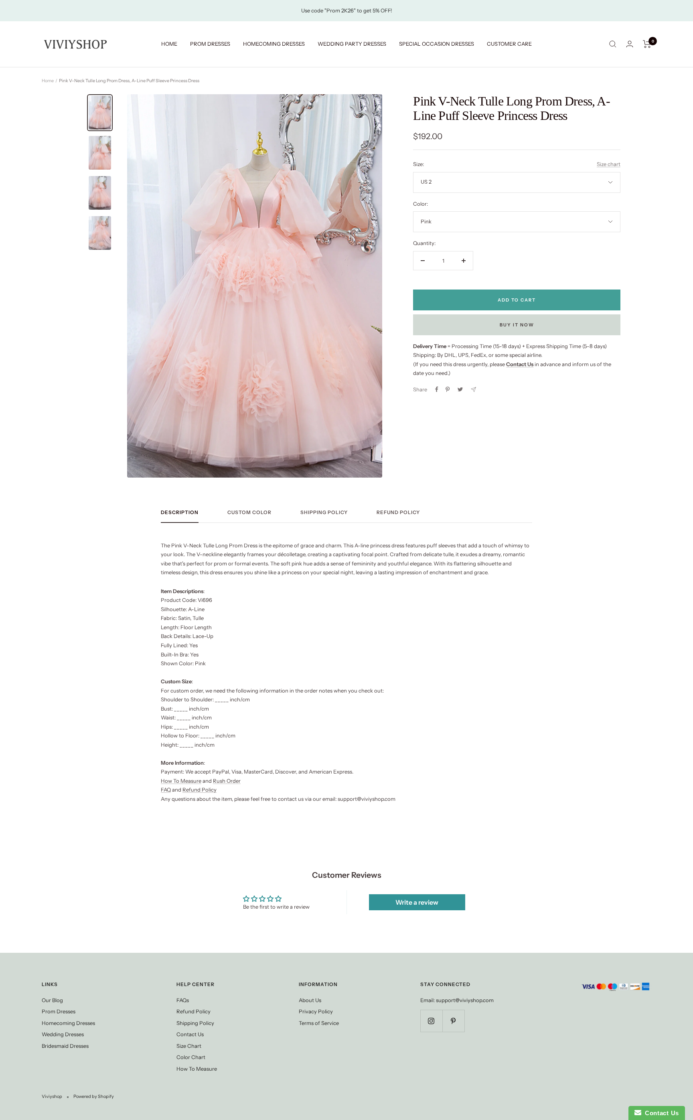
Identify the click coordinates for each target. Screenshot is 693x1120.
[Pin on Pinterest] (448, 389)
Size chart (608, 164)
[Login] (629, 44)
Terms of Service (319, 1023)
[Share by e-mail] (473, 389)
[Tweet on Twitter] (460, 389)
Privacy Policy (316, 1011)
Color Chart (190, 1057)
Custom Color (249, 512)
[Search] (612, 44)
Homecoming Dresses (68, 1023)
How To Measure (181, 781)
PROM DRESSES (210, 44)
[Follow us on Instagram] (431, 1021)
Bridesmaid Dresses (65, 1046)
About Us (310, 1000)
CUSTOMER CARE (509, 44)
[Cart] (647, 44)
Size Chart (188, 1046)
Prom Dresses (58, 1011)
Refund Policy (398, 512)
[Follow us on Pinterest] (453, 1021)
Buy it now (517, 325)
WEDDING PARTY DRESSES (352, 44)
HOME (169, 44)
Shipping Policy (324, 512)
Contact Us (190, 1034)
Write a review (416, 902)
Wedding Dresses (63, 1034)
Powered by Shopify (93, 1096)
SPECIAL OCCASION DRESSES (436, 44)
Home (48, 80)
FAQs (182, 1000)
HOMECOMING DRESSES (274, 44)
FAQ (166, 789)
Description (180, 512)
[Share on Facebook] (436, 389)
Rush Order (227, 781)
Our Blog (52, 1000)
